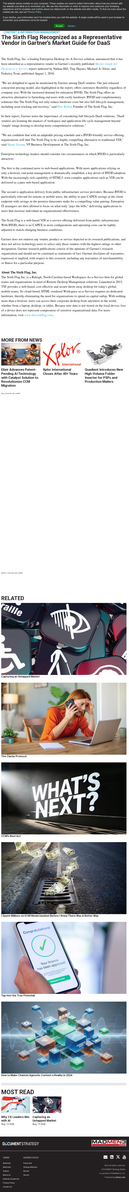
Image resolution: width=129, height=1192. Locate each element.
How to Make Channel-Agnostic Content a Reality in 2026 (36, 1075)
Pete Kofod (64, 106)
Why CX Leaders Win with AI (15, 1118)
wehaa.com (120, 1177)
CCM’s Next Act (11, 836)
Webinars (7, 1167)
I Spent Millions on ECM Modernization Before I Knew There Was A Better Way (49, 915)
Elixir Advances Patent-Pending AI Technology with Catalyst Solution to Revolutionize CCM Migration (19, 377)
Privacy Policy (34, 11)
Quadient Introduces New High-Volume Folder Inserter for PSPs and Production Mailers (104, 375)
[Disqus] (64, 440)
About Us (7, 1175)
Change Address (30, 1167)
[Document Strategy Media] (21, 1144)
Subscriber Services (31, 1157)
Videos (6, 1171)
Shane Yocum (16, 144)
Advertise (7, 1163)
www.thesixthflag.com (38, 315)
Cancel (26, 1175)
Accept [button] (59, 25)
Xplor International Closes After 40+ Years (60, 371)
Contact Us (7, 1187)
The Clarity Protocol (14, 756)
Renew (26, 1171)
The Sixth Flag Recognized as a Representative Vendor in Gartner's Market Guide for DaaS (61, 40)
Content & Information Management (32, 32)
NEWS (35, 340)
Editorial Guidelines (11, 1179)
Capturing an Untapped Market (20, 676)
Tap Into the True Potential (18, 995)
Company (6, 1157)
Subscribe (27, 1163)
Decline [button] (71, 25)
